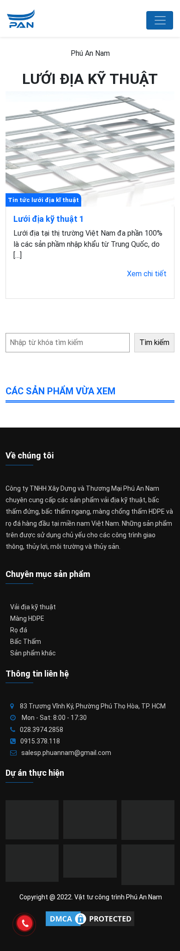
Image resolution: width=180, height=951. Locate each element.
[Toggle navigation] (159, 20)
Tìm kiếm (154, 342)
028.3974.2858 (41, 729)
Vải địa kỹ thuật (33, 607)
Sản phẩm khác (33, 653)
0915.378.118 (40, 741)
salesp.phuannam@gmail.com (66, 752)
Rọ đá (18, 630)
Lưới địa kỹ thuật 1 (48, 219)
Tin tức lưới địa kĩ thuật (43, 199)
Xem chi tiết (147, 273)
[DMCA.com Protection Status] (90, 918)
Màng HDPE (27, 618)
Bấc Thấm (25, 641)
